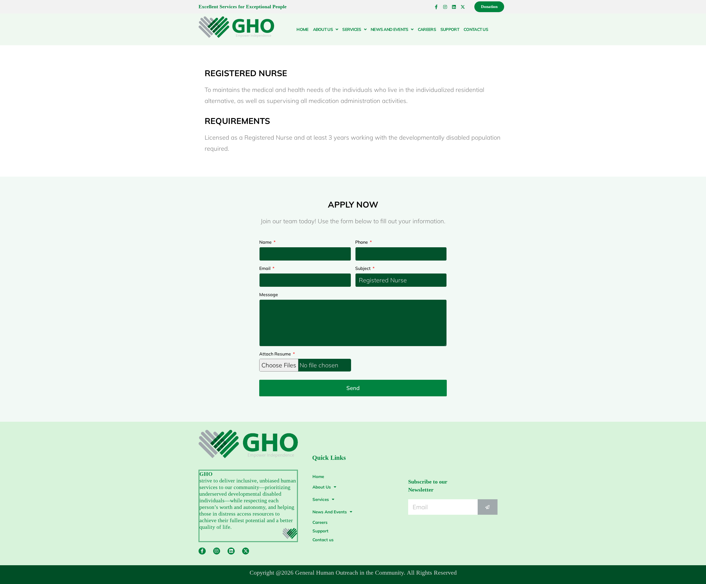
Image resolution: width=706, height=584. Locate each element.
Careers (427, 29)
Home (302, 29)
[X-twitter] (462, 6)
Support (449, 29)
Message (268, 294)
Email (265, 268)
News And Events (389, 29)
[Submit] (488, 507)
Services (351, 29)
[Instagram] (445, 6)
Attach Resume (275, 354)
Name (266, 242)
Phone (362, 242)
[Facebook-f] (436, 6)
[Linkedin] (454, 6)
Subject (363, 268)
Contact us (476, 29)
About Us (323, 29)
